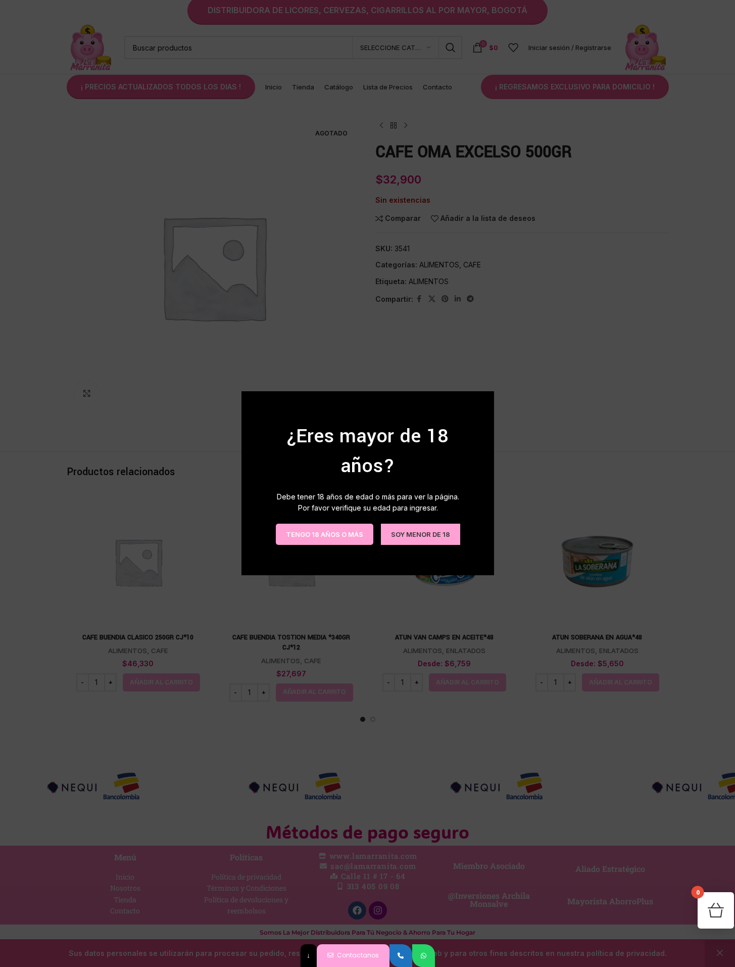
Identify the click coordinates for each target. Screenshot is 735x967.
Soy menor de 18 (420, 534)
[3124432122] (400, 955)
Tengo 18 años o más (324, 534)
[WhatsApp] (423, 955)
